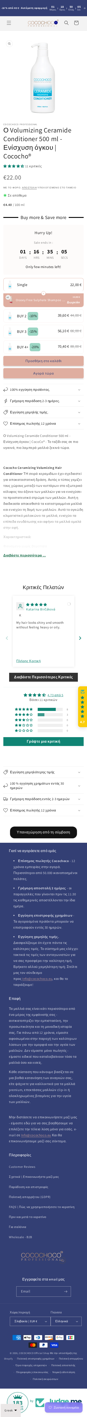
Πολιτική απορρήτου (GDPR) (30, 1197)
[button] (9, 23)
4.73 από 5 (55, 695)
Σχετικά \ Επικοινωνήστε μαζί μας (34, 1177)
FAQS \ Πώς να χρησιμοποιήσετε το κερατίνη (42, 1207)
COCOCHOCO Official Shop (34, 1353)
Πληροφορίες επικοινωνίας (32, 1372)
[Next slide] (80, 638)
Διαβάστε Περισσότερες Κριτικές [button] (43, 677)
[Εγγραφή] (66, 1291)
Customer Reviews (22, 1167)
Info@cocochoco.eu (37, 979)
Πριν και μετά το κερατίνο (27, 1217)
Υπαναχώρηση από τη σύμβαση (43, 832)
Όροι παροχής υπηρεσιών (31, 1365)
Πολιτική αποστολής (63, 1365)
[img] (36, 604)
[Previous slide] (6, 638)
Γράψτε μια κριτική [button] (43, 741)
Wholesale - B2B (20, 1237)
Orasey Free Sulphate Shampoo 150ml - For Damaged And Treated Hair (41, 300)
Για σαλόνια (17, 1227)
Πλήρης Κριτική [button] (28, 661)
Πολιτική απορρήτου (71, 1358)
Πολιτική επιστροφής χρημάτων (36, 1358)
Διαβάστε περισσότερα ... (24, 555)
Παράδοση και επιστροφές (28, 1187)
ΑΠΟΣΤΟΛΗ (29, 187)
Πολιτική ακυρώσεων (45, 1379)
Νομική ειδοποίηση (63, 1372)
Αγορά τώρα (43, 373)
